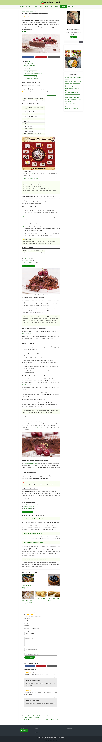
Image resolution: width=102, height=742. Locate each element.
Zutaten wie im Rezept (27, 333)
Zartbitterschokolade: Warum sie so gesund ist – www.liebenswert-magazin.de (40, 719)
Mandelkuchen (26, 258)
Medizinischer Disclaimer (55, 738)
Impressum (47, 737)
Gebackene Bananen (28, 504)
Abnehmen (63, 6)
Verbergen (28, 61)
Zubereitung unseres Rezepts (35, 427)
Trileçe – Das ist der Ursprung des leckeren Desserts (27, 602)
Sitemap (55, 737)
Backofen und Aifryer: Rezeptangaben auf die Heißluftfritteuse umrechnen (71, 106)
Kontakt (42, 737)
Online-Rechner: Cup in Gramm (72, 103)
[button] (28, 57)
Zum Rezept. (24, 31)
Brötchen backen (27, 508)
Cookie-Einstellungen (61, 737)
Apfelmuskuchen (27, 260)
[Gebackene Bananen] (41, 595)
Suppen (35, 6)
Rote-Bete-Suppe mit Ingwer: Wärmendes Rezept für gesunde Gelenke (72, 94)
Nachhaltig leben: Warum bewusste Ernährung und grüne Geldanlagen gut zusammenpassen (73, 83)
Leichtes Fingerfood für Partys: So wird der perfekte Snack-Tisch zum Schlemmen (73, 99)
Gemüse (46, 6)
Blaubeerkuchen (52, 588)
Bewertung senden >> (30, 657)
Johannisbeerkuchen (40, 575)
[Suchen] (81, 42)
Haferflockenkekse (27, 262)
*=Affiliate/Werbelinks (46, 738)
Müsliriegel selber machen (29, 506)
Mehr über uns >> (73, 37)
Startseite (22, 6)
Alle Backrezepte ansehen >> (28, 265)
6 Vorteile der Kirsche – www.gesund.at (31, 717)
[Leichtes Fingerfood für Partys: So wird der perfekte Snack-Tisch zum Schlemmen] (28, 581)
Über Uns (70, 6)
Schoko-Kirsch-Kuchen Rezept (31, 463)
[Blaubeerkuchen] (54, 585)
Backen (57, 6)
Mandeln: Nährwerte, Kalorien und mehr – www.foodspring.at (36, 715)
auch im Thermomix (51, 95)
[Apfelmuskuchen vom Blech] (54, 595)
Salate (40, 6)
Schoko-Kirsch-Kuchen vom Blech (30, 178)
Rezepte (28, 6)
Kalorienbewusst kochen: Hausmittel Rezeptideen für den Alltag (72, 88)
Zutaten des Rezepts (26, 384)
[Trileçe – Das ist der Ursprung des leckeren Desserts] (28, 598)
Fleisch (51, 6)
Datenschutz (51, 737)
